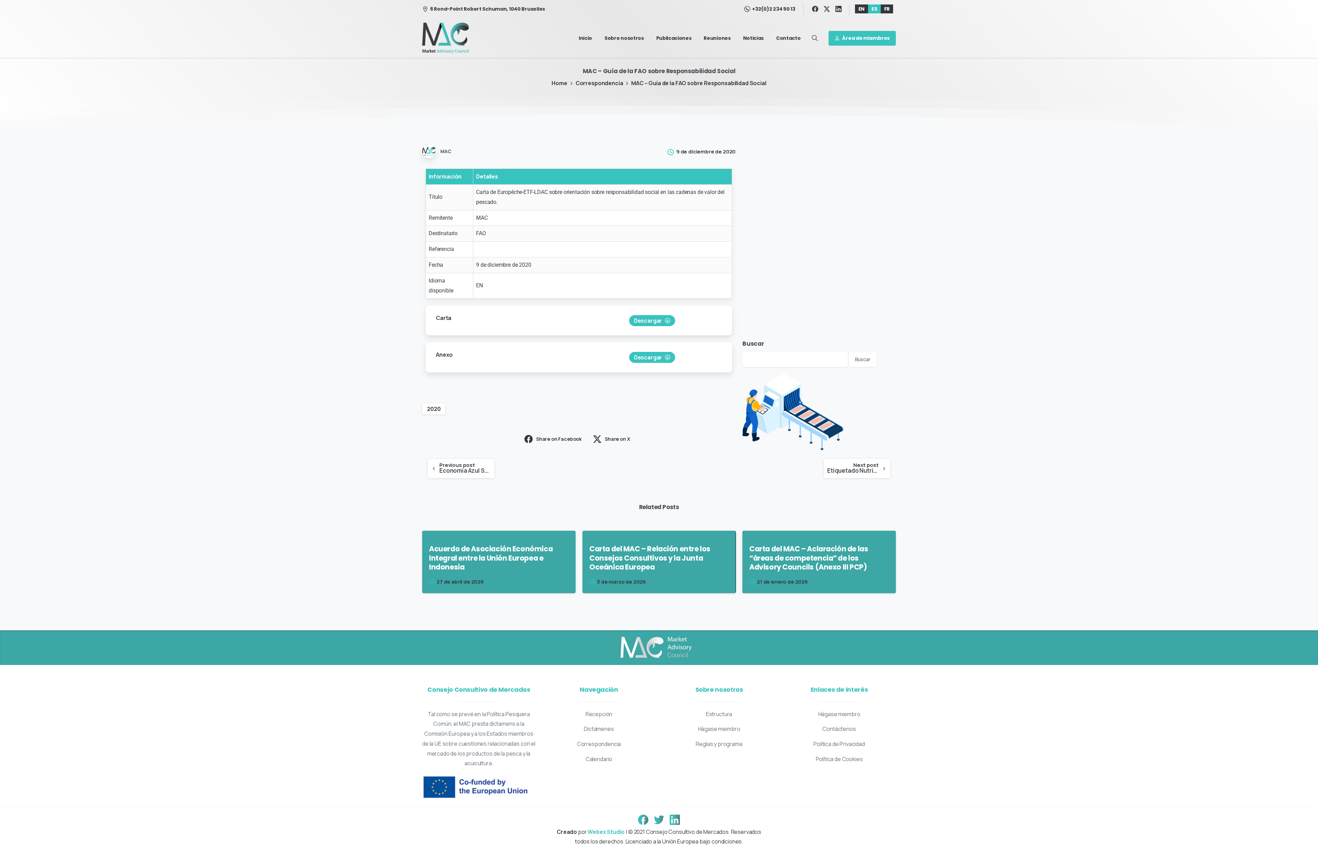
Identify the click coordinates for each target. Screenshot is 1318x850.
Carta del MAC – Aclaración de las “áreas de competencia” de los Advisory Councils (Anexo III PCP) (808, 558)
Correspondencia (599, 83)
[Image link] (655, 647)
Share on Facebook (559, 439)
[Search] (815, 38)
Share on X (617, 439)
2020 (433, 409)
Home (559, 83)
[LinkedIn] (838, 9)
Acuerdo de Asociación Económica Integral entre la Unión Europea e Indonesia (491, 558)
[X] (827, 9)
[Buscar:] (795, 359)
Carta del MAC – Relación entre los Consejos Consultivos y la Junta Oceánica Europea (649, 558)
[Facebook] (815, 9)
